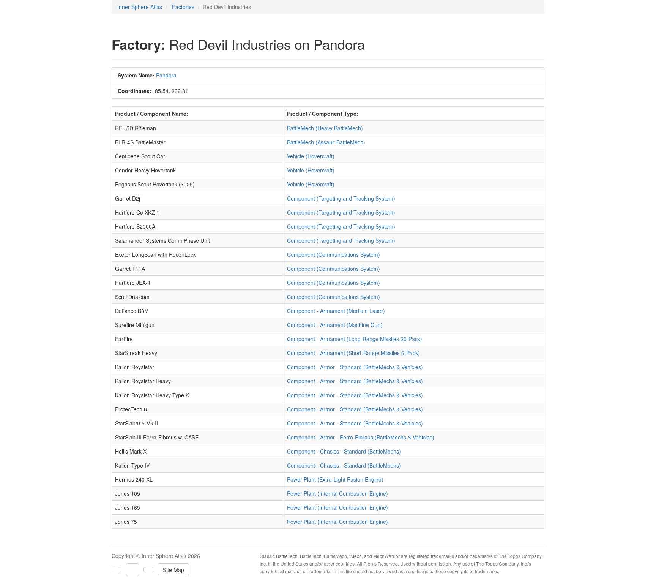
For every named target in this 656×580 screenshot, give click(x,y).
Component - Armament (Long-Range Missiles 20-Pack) (354, 339)
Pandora (166, 75)
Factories (183, 7)
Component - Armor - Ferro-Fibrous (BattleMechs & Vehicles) (360, 437)
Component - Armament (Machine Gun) (335, 325)
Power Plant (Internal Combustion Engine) (337, 493)
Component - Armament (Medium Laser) (336, 310)
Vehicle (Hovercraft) (310, 156)
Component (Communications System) (333, 254)
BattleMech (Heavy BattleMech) (325, 128)
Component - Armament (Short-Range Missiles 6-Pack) (353, 353)
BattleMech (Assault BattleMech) (326, 142)
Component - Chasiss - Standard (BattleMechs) (344, 451)
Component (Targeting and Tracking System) (341, 198)
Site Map (173, 570)
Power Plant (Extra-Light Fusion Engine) (335, 479)
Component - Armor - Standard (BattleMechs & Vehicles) (355, 367)
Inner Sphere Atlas (139, 7)
